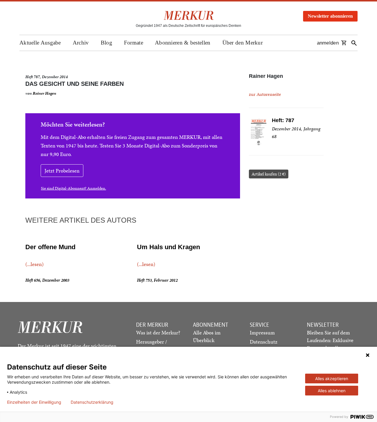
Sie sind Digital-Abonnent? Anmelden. (73, 188)
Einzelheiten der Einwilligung (34, 402)
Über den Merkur (242, 43)
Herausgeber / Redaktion (151, 345)
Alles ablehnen (331, 390)
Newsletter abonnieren (330, 16)
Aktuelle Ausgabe (40, 43)
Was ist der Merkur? (158, 332)
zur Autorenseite (265, 94)
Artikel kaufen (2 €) (269, 174)
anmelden (328, 43)
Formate (133, 43)
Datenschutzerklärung (92, 402)
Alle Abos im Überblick (207, 336)
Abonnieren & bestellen (183, 43)
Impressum (262, 332)
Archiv (81, 43)
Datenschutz (263, 341)
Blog (106, 43)
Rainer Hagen (44, 93)
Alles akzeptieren (331, 378)
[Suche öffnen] (354, 43)
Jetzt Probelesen (62, 170)
